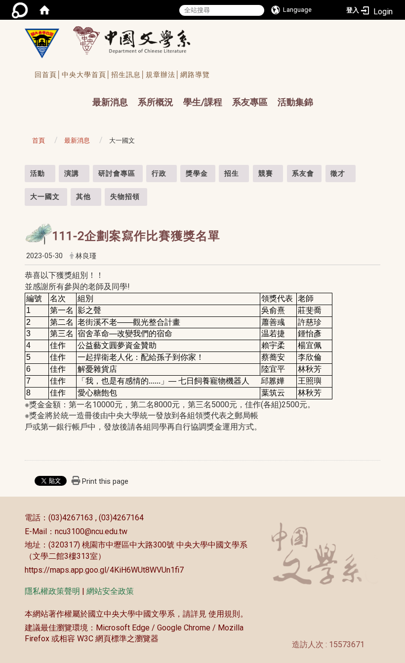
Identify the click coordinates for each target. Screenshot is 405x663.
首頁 (38, 140)
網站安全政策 (110, 591)
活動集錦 (295, 102)
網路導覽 (195, 74)
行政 (159, 173)
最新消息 (110, 102)
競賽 (265, 173)
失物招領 (125, 196)
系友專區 (250, 102)
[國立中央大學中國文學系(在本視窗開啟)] (42, 43)
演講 (71, 173)
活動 (37, 173)
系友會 (303, 173)
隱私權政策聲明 (52, 591)
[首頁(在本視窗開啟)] (44, 10)
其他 (83, 196)
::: (19, 170)
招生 (231, 173)
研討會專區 (116, 173)
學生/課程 (202, 102)
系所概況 (155, 102)
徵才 (337, 173)
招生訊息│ (128, 74)
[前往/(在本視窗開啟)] (141, 40)
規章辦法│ (163, 74)
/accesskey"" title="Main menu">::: (83, 93)
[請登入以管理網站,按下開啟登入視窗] (19, 10)
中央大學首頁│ (86, 74)
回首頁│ (48, 74)
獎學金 (197, 173)
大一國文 (45, 196)
